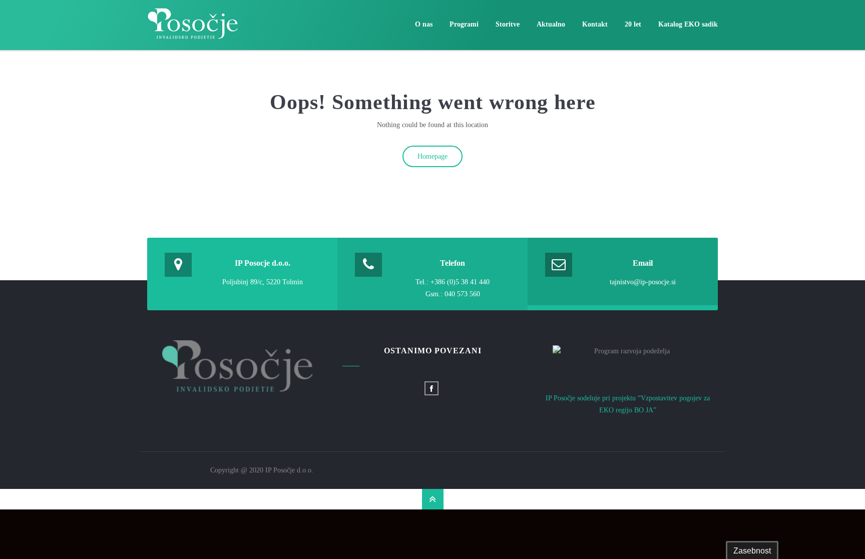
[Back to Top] (433, 499)
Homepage (432, 156)
